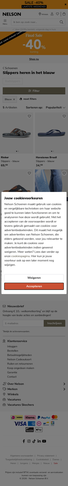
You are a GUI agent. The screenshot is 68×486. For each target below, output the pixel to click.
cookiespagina (20, 256)
